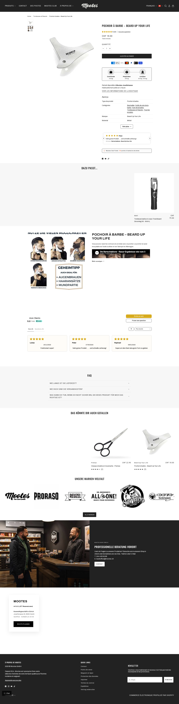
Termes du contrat (87, 683)
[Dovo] (161, 496)
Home (29, 16)
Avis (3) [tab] (30, 329)
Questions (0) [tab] (39, 329)
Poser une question (139, 320)
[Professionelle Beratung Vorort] (45, 553)
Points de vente (86, 670)
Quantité (106, 44)
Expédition (85, 686)
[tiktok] (14, 686)
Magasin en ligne (87, 673)
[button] (107, 32)
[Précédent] (5, 485)
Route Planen (23, 624)
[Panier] (173, 6)
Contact (84, 666)
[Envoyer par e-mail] (105, 159)
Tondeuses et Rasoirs (40, 16)
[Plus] (110, 48)
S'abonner (168, 680)
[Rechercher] (165, 6)
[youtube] (11, 686)
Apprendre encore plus (13, 680)
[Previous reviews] (103, 138)
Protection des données (89, 676)
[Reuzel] (75, 496)
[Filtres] (131, 329)
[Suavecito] (132, 496)
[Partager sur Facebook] (102, 159)
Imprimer (84, 679)
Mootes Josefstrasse (124, 85)
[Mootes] (89, 5)
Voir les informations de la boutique (120, 91)
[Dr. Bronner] (104, 496)
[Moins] (103, 48)
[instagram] (8, 686)
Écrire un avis (139, 316)
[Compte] (169, 6)
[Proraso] (46, 496)
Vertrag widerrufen (88, 689)
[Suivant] (174, 496)
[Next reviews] (150, 138)
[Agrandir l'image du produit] (68, 52)
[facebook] (5, 686)
